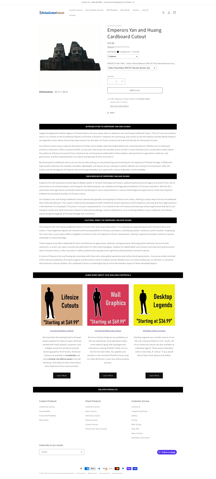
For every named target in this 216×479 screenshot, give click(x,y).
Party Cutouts (90, 411)
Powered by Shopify (67, 473)
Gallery (134, 416)
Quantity (110, 76)
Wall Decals (44, 420)
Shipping (110, 47)
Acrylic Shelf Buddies (47, 416)
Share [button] (112, 112)
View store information (119, 106)
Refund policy (92, 473)
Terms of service (104, 473)
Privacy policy (81, 473)
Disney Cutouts (91, 420)
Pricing (134, 420)
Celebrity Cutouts (92, 407)
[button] (163, 12)
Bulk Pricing (136, 424)
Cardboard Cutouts (47, 407)
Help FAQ (135, 429)
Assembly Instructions (141, 438)
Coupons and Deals (139, 411)
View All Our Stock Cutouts (96, 429)
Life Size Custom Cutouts (52, 473)
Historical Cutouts (92, 416)
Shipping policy (117, 473)
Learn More (62, 375)
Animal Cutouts (91, 424)
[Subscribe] (81, 452)
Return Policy (137, 433)
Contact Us (136, 407)
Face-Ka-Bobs (44, 411)
